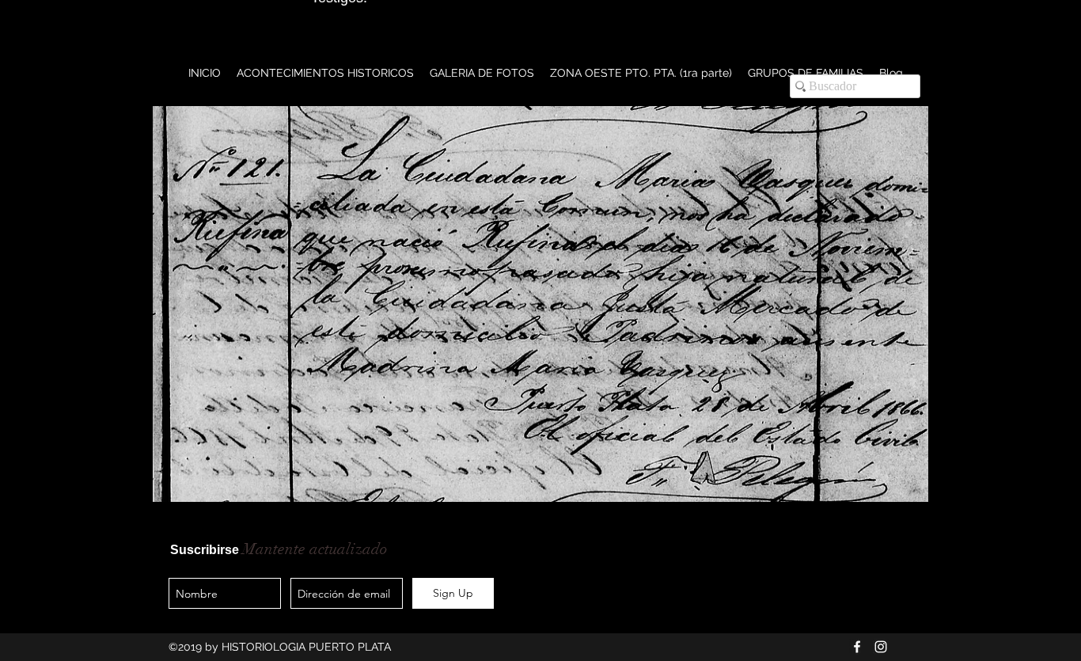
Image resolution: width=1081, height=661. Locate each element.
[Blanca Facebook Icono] (857, 647)
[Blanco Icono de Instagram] (881, 647)
